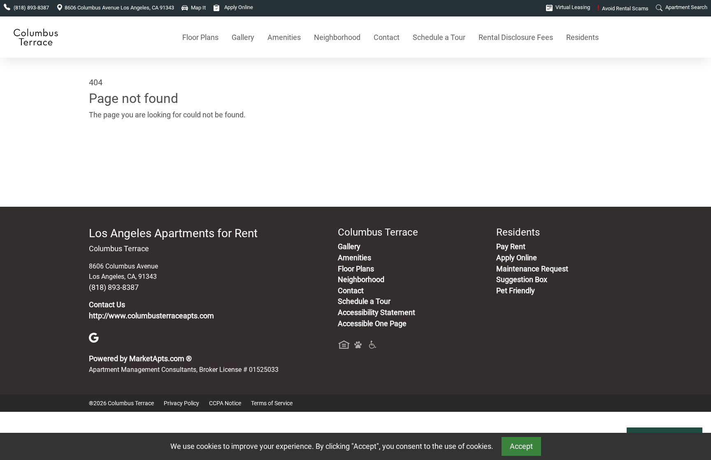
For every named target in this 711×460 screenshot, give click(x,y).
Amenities (284, 37)
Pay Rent (510, 247)
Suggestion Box (521, 280)
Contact (387, 37)
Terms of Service (272, 403)
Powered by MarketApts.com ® (140, 359)
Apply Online (238, 7)
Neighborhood (337, 37)
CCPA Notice (225, 403)
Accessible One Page (372, 324)
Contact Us (107, 305)
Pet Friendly (515, 291)
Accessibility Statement (376, 312)
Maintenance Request (532, 269)
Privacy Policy (181, 403)
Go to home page (117, 153)
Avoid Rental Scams (622, 8)
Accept (521, 446)
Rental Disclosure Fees (516, 37)
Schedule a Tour (439, 37)
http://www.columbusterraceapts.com (151, 316)
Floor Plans (200, 37)
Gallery (243, 37)
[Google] (94, 337)
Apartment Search (685, 7)
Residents (582, 37)
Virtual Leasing (572, 7)
